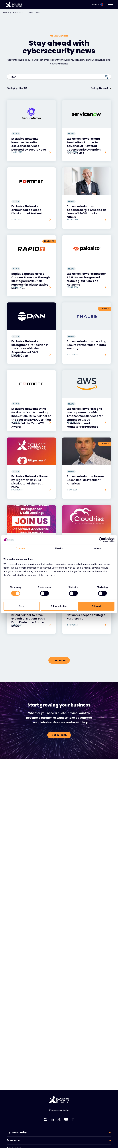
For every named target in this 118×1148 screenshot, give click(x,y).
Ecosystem (14, 1140)
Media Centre (34, 12)
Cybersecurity (17, 1132)
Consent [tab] (20, 548)
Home (7, 12)
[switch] (44, 593)
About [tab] (97, 548)
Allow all (96, 606)
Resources (19, 12)
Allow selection (59, 606)
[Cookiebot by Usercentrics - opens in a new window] (101, 539)
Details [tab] (59, 548)
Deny (21, 606)
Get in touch (59, 735)
